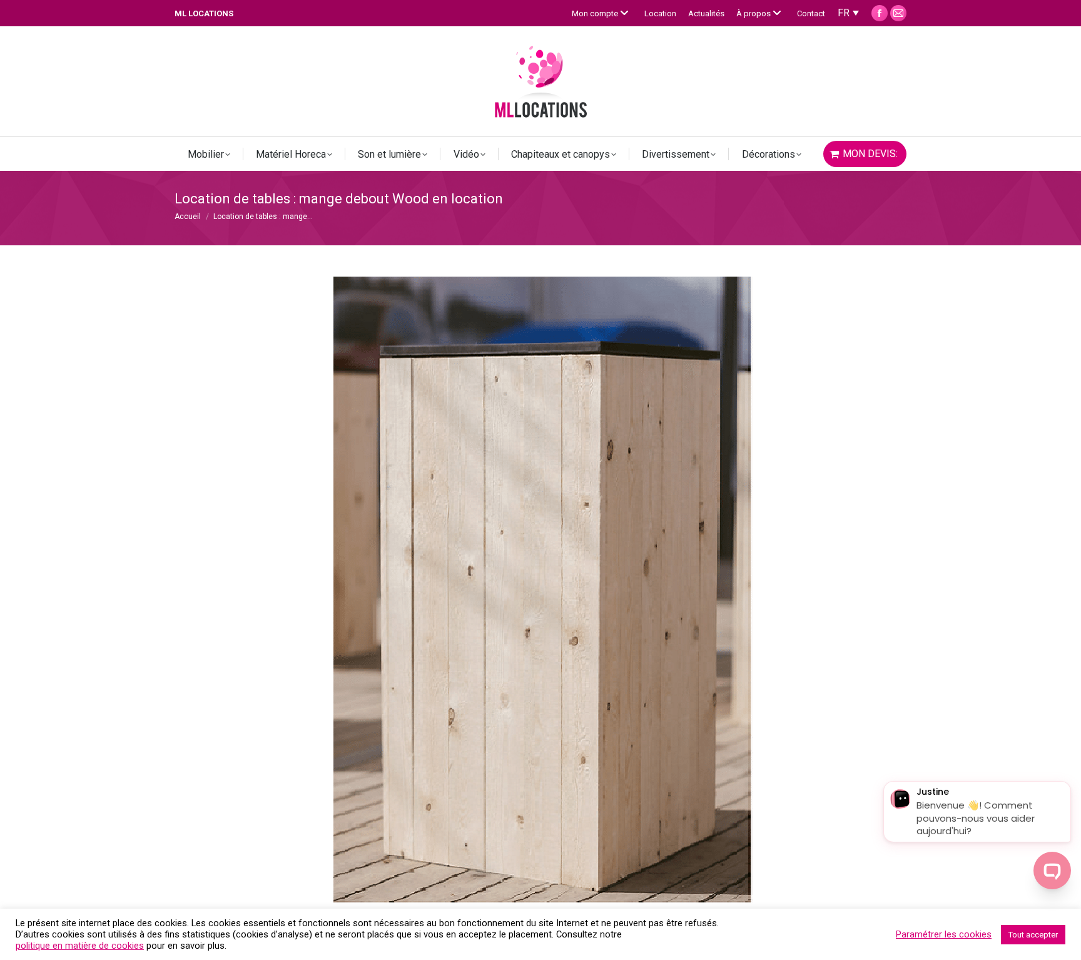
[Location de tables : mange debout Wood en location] (540, 589)
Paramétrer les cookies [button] (944, 934)
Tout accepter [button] (1033, 934)
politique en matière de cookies (80, 945)
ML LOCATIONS (204, 13)
